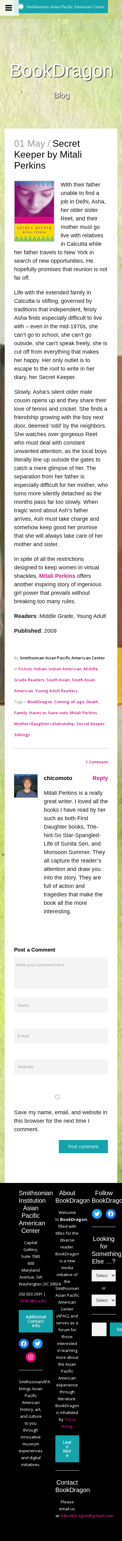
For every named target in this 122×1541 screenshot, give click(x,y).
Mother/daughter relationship (44, 723)
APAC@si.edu (33, 1301)
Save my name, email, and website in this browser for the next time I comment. (60, 1120)
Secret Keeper (90, 723)
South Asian (58, 680)
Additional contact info (36, 1321)
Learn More (67, 1448)
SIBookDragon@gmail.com (86, 1515)
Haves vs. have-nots (48, 712)
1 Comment (97, 762)
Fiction (25, 669)
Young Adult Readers (56, 691)
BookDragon (61, 70)
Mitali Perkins (57, 576)
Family (20, 712)
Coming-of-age (69, 702)
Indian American (65, 669)
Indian (40, 669)
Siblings (22, 734)
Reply (100, 778)
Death (92, 702)
